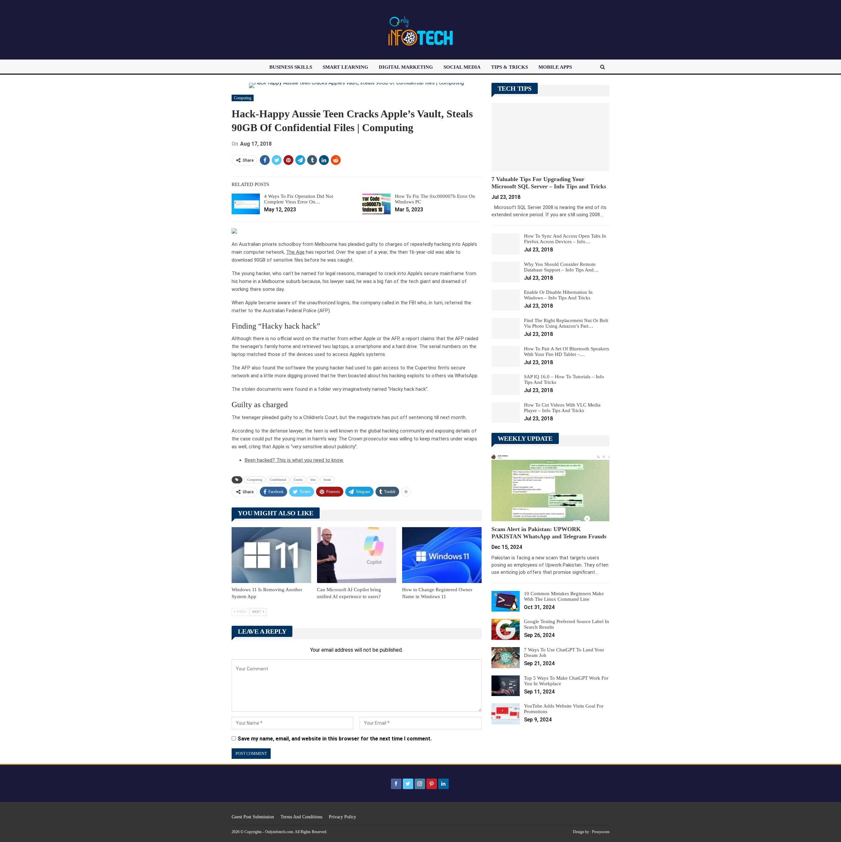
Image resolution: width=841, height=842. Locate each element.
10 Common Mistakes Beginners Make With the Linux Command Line (564, 596)
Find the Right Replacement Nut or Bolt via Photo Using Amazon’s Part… (566, 323)
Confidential (278, 479)
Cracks (298, 479)
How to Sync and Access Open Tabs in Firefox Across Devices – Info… (565, 238)
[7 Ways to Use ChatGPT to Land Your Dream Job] (505, 657)
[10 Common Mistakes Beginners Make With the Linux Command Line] (505, 601)
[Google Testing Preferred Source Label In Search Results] (505, 629)
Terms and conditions (301, 816)
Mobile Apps (555, 67)
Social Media (462, 67)
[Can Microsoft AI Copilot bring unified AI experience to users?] (357, 555)
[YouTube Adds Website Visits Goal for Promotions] (505, 713)
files (313, 479)
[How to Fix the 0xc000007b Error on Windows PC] (376, 204)
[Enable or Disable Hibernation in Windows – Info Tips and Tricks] (505, 300)
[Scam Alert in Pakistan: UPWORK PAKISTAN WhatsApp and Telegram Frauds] (550, 487)
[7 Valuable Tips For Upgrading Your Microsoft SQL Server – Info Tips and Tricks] (550, 137)
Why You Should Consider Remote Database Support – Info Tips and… (561, 267)
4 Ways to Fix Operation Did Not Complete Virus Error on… (298, 199)
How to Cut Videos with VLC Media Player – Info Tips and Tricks (562, 407)
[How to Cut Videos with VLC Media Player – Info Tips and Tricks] (505, 412)
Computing (242, 98)
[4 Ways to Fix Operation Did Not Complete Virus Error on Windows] (246, 204)
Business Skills (290, 67)
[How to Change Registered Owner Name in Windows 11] (442, 555)
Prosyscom (600, 832)
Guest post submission (253, 816)
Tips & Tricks (509, 67)
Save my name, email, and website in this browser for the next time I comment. (335, 739)
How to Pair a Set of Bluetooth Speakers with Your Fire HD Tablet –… (566, 351)
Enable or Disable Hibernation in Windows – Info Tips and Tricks (558, 295)
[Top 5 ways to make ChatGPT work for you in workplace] (505, 685)
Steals (327, 479)
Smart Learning (345, 67)
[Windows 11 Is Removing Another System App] (271, 555)
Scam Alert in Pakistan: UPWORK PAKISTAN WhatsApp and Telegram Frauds (548, 533)
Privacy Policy (342, 816)
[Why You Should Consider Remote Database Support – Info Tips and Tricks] (505, 272)
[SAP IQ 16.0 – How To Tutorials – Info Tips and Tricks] (505, 384)
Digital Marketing (406, 67)
